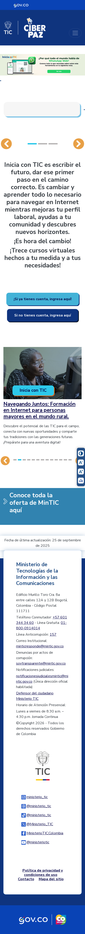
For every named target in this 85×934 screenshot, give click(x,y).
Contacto (26, 879)
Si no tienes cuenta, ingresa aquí (42, 315)
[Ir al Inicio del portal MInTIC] (42, 765)
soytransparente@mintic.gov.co (41, 663)
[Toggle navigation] (75, 33)
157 (53, 634)
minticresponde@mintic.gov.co (40, 646)
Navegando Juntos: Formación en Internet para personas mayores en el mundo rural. (39, 410)
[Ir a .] (42, 64)
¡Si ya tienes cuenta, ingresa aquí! (43, 299)
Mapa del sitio (51, 879)
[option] (42, 90)
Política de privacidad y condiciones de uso (42, 872)
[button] (6, 97)
